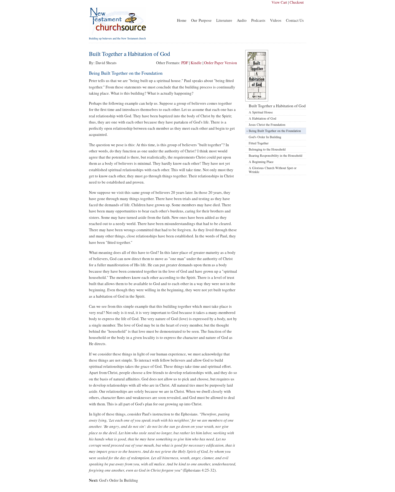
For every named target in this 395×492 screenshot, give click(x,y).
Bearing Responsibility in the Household (275, 155)
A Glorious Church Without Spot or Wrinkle (272, 170)
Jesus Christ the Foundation (267, 124)
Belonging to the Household (267, 149)
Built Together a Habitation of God (277, 105)
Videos (275, 20)
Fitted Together (259, 143)
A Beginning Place (261, 161)
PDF (184, 62)
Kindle (196, 62)
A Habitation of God (262, 118)
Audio (242, 20)
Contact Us (295, 20)
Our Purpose (201, 20)
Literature (224, 20)
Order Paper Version (220, 62)
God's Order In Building (118, 480)
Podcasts (258, 20)
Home (182, 20)
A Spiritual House (261, 112)
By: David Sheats (103, 62)
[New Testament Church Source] (117, 34)
